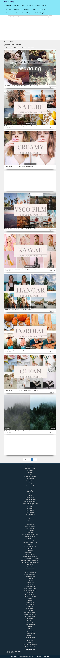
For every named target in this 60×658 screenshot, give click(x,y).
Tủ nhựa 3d (29, 13)
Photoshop (15, 5)
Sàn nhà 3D (42, 9)
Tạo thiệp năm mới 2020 (12, 651)
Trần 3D (34, 9)
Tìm (50, 16)
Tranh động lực (9, 13)
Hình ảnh (29, 5)
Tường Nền (27, 9)
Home (38, 656)
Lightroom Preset (7, 87)
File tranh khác (20, 13)
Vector (23, 5)
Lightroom (8, 9)
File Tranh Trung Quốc (40, 13)
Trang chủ (8, 5)
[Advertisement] (30, 29)
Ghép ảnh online (10, 652)
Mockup (37, 5)
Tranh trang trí (17, 9)
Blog (48, 656)
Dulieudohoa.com (15, 656)
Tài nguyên (43, 656)
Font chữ (44, 5)
